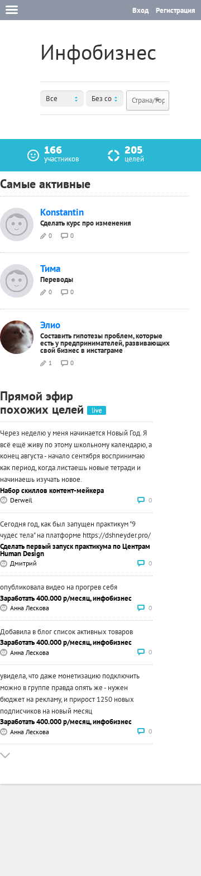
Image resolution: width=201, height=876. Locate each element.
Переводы (56, 279)
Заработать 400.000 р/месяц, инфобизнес (66, 598)
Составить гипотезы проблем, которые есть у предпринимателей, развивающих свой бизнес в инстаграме (105, 343)
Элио (50, 325)
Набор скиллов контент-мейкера (52, 490)
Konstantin (62, 212)
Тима (50, 269)
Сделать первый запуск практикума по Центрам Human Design (75, 550)
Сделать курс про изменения (85, 223)
